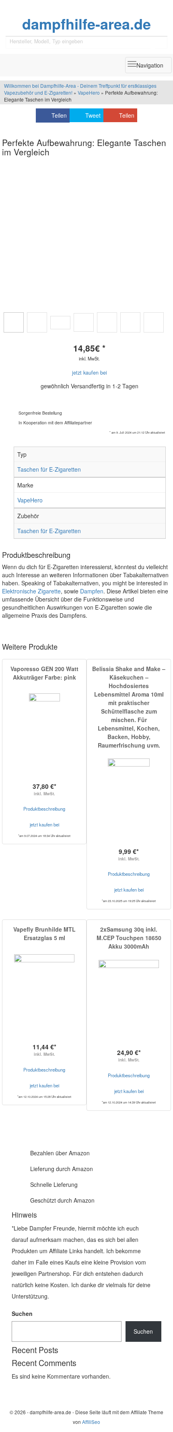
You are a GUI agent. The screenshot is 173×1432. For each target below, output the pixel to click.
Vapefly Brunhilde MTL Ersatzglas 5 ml (44, 933)
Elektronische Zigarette (31, 591)
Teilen (59, 115)
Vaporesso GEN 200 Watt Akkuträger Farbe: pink (44, 673)
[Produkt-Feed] (17, 1390)
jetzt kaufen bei (89, 372)
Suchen (22, 1313)
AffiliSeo (91, 1421)
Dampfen (91, 591)
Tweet (93, 115)
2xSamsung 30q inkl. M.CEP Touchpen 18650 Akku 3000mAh (129, 937)
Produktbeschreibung (44, 808)
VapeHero (89, 92)
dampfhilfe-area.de (86, 24)
